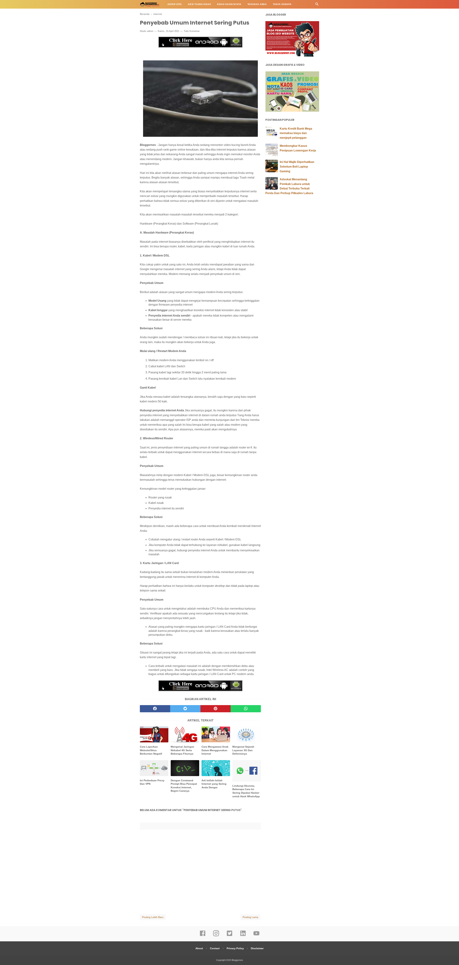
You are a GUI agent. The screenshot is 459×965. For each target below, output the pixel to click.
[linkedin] (243, 936)
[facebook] (155, 708)
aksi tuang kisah (199, 4)
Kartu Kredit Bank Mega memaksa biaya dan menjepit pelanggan (296, 133)
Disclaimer (257, 948)
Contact (215, 948)
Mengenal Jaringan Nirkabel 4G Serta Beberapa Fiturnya (182, 750)
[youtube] (256, 936)
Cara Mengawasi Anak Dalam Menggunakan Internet (215, 750)
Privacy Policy (235, 948)
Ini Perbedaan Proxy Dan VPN (152, 782)
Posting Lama (250, 917)
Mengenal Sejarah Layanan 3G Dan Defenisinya (243, 750)
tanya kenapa (282, 4)
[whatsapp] (246, 708)
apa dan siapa (152, 13)
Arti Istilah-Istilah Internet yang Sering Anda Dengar (214, 784)
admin (150, 31)
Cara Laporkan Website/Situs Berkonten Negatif (151, 750)
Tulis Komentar (192, 31)
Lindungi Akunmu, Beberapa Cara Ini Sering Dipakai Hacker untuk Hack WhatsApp (246, 791)
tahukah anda (257, 4)
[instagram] (216, 936)
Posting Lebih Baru (153, 917)
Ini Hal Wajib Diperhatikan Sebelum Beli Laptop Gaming (297, 166)
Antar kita (174, 4)
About (199, 948)
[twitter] (185, 708)
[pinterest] (215, 708)
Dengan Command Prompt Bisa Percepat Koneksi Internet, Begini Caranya (184, 785)
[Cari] (317, 5)
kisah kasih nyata (229, 4)
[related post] (154, 734)
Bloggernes (237, 960)
